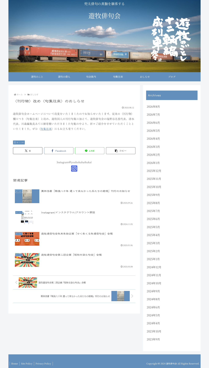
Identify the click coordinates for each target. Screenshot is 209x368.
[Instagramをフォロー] (74, 168)
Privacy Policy (43, 363)
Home (14, 363)
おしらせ (20, 142)
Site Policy (26, 363)
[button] (120, 150)
